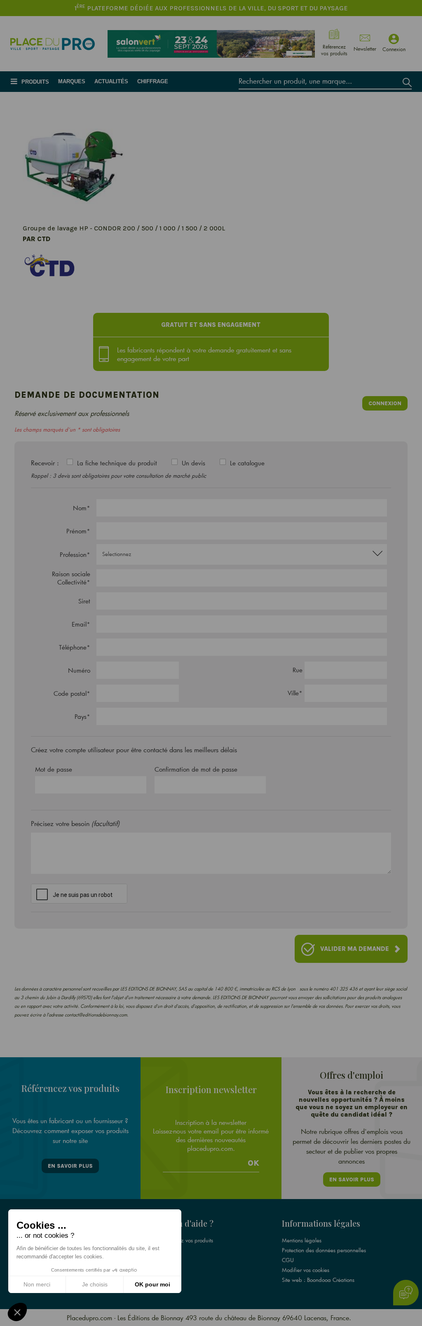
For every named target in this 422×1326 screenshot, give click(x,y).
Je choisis (95, 1284)
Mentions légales (301, 1240)
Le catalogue (247, 463)
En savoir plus (70, 1166)
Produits (35, 82)
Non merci (36, 1284)
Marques (71, 81)
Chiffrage (152, 81)
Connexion (384, 403)
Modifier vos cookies (305, 1270)
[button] (17, 1312)
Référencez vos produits (185, 1240)
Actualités (111, 81)
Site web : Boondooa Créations (318, 1280)
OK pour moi (152, 1284)
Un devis (193, 463)
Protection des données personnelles (324, 1250)
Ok (253, 1163)
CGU (288, 1260)
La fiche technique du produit (117, 463)
